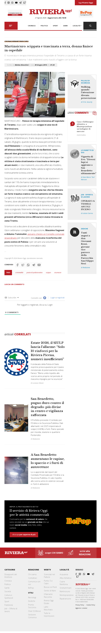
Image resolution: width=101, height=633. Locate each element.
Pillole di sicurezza (85, 82)
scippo (48, 272)
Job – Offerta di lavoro (10, 610)
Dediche (84, 229)
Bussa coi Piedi (50, 587)
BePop (31, 588)
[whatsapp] (12, 3)
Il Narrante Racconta (48, 595)
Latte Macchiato (48, 608)
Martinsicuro (21, 41)
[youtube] (16, 3)
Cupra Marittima (64, 583)
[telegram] (20, 3)
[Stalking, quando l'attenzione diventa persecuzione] (82, 91)
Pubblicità (8, 605)
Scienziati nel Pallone (49, 575)
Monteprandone (67, 595)
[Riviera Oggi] (50, 12)
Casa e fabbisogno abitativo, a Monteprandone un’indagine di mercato (85, 127)
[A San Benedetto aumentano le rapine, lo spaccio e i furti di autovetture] (34, 469)
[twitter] (24, 3)
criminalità (19, 272)
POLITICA (44, 26)
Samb (6, 588)
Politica (7, 584)
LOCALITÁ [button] (76, 26)
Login (52, 297)
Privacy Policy (79, 605)
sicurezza (57, 272)
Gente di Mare (50, 590)
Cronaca (8, 580)
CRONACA (32, 26)
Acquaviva (64, 574)
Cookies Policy (90, 605)
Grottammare (65, 588)
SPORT (55, 26)
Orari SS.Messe (34, 611)
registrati (61, 297)
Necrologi (32, 597)
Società (7, 591)
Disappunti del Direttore (10, 575)
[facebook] (5, 3)
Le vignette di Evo (87, 151)
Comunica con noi (34, 583)
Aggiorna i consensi (81, 608)
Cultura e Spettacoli (8, 596)
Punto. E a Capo (48, 582)
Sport (6, 601)
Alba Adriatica (65, 578)
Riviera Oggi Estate (49, 602)
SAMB (65, 26)
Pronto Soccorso (32, 606)
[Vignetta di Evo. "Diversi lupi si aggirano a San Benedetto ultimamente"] (82, 165)
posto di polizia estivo (34, 272)
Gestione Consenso (32, 616)
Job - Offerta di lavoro (87, 196)
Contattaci (32, 578)
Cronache (9, 41)
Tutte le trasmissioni (49, 614)
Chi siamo (32, 574)
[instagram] (8, 3)
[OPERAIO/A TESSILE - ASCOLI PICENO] (82, 204)
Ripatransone (65, 598)
